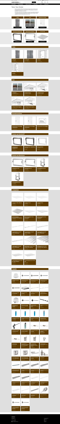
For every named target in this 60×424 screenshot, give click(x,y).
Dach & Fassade (13, 4)
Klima (41, 4)
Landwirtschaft (46, 4)
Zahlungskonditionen (46, 418)
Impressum (45, 421)
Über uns (12, 0)
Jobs (14, 0)
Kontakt (16, 0)
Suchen (34, 2)
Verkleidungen (35, 4)
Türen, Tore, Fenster (28, 4)
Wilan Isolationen (20, 4)
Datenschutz (45, 420)
